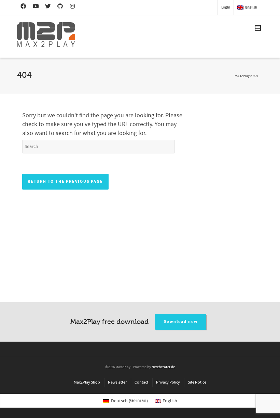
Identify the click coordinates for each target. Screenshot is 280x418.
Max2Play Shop (87, 382)
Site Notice (197, 382)
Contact (141, 382)
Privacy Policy (168, 382)
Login (225, 7)
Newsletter (117, 382)
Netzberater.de (163, 367)
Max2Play (242, 76)
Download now (181, 322)
